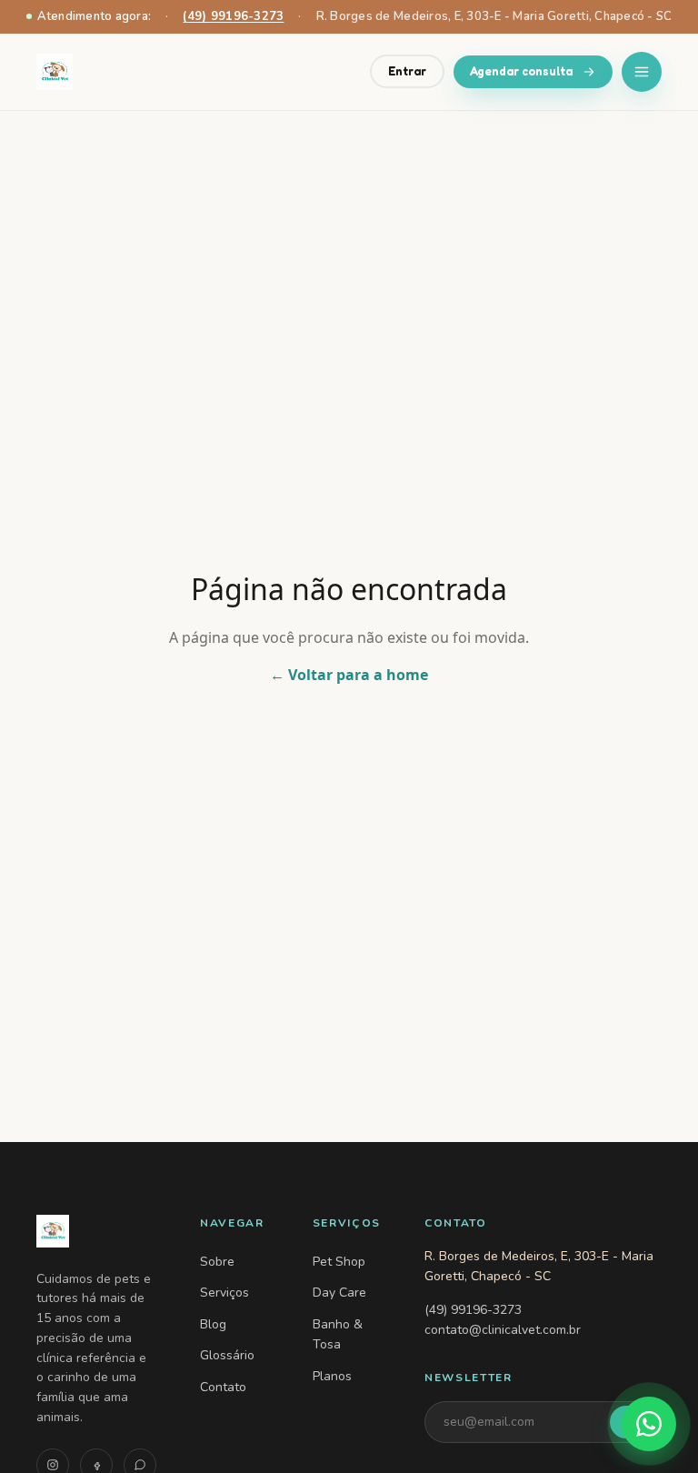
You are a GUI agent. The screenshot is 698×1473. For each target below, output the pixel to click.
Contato (223, 1387)
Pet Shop (339, 1261)
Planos (332, 1376)
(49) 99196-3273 (233, 16)
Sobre (217, 1261)
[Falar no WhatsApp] (649, 1424)
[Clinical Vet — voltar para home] (54, 72)
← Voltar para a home (349, 675)
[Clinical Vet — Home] (96, 1231)
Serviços (224, 1292)
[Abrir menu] (642, 72)
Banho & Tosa (338, 1334)
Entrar (407, 71)
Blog (213, 1324)
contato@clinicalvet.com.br (502, 1329)
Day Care (339, 1292)
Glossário (227, 1355)
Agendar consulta (521, 71)
